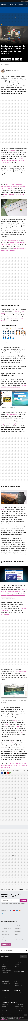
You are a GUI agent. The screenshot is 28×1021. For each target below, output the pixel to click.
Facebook (13, 59)
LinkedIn (3, 913)
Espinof (16, 976)
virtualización (5, 614)
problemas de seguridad (11, 240)
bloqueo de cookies (20, 671)
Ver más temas (6, 944)
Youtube (14, 910)
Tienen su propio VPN (12, 414)
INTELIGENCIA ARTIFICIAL (16, 4)
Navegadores (10, 770)
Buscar (26, 950)
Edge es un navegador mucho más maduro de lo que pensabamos (13, 595)
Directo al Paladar (6, 983)
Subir (22, 956)
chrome (23, 770)
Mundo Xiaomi (5, 972)
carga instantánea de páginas (10, 424)
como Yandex (12, 742)
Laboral (16, 934)
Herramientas (17, 928)
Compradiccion (5, 997)
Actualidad (17, 925)
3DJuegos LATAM (18, 1004)
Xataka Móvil (4, 966)
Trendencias (4, 992)
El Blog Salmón (17, 992)
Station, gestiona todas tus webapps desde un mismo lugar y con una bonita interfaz (14, 765)
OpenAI (4, 24)
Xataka (3, 964)
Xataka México (5, 1004)
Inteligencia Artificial (19, 940)
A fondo (17, 770)
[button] (12, 70)
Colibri (6, 724)
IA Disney (21, 889)
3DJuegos (16, 964)
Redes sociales (5, 934)
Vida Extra (16, 966)
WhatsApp (4, 940)
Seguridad (4, 931)
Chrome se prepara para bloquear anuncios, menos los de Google (13, 160)
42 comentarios (7, 59)
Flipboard (18, 59)
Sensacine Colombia (19, 1008)
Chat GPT (14, 889)
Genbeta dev (17, 931)
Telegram (17, 910)
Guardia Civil (16, 24)
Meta (10, 24)
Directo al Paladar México (7, 1010)
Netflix (16, 937)
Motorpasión (17, 983)
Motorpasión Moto (18, 985)
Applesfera (4, 968)
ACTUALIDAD (4, 4)
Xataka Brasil (4, 1006)
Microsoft (23, 24)
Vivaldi (3, 509)
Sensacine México (18, 1006)
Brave (17, 726)
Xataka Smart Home (6, 970)
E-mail (21, 59)
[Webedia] (24, 1)
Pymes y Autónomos (19, 995)
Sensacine (16, 973)
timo (3, 937)
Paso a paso (5, 925)
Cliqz (21, 732)
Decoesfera (4, 995)
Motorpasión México (19, 1010)
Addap (15, 720)
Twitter (16, 59)
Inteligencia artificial (6, 928)
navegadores (12, 150)
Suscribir (23, 900)
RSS (20, 910)
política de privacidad (21, 903)
